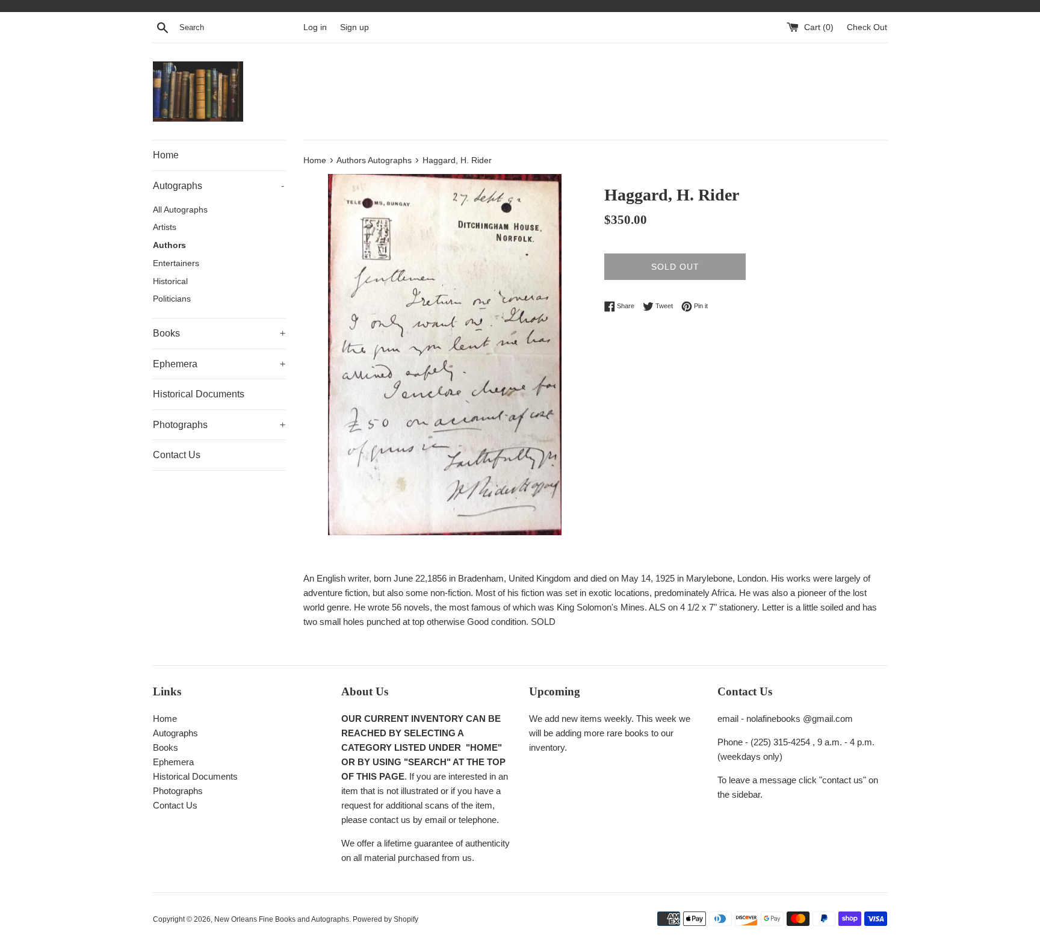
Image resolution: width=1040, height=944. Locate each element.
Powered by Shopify (385, 919)
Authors (169, 245)
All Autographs (180, 209)
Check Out (867, 27)
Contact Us (176, 455)
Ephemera (219, 364)
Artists (164, 227)
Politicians (172, 298)
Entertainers (176, 263)
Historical (170, 281)
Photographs (219, 425)
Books (219, 333)
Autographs (218, 186)
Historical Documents (198, 394)
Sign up (354, 27)
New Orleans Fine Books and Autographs (281, 919)
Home (166, 155)
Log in (315, 27)
